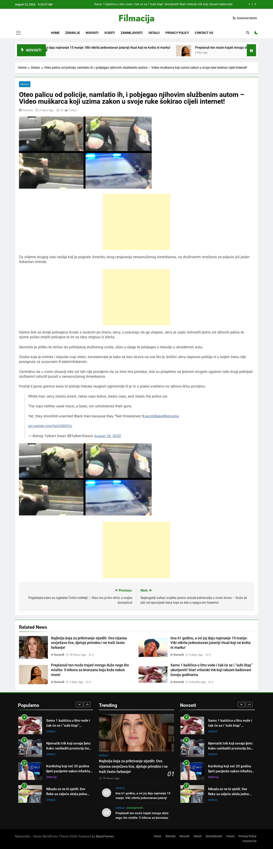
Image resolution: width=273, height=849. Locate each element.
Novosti (92, 33)
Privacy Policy (177, 33)
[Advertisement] (136, 222)
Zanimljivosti (131, 33)
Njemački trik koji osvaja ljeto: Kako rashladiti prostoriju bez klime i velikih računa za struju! (69, 748)
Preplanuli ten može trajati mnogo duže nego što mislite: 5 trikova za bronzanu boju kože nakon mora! (90, 670)
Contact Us (204, 33)
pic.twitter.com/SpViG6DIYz (50, 426)
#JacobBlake (152, 416)
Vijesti (109, 33)
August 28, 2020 (107, 436)
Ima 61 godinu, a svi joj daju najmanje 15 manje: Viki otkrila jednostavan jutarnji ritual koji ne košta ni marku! (210, 643)
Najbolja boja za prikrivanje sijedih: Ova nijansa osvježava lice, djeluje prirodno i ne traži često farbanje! (89, 643)
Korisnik (28, 110)
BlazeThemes (105, 836)
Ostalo (153, 33)
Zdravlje (72, 33)
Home (55, 33)
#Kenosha (171, 416)
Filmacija (136, 18)
